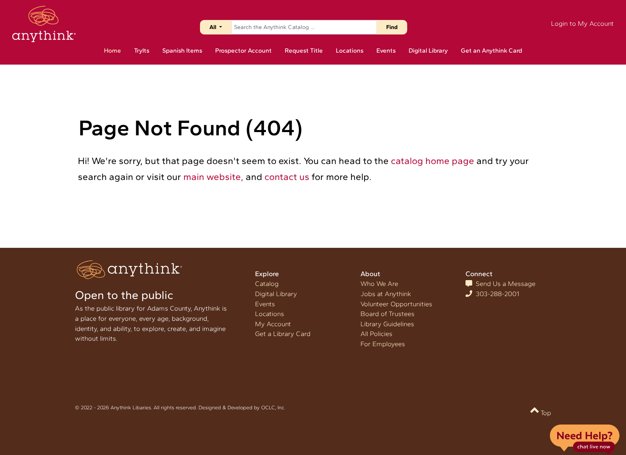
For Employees (382, 344)
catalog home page (432, 160)
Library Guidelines (387, 324)
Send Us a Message (503, 284)
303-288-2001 (495, 294)
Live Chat (584, 439)
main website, (213, 176)
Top (545, 413)
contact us (286, 176)
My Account (273, 324)
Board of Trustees (387, 314)
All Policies (376, 334)
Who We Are (379, 284)
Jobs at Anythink (385, 294)
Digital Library (276, 294)
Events (265, 304)
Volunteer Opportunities (396, 304)
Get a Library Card (282, 334)
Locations (269, 314)
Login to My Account (582, 24)
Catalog (267, 284)
